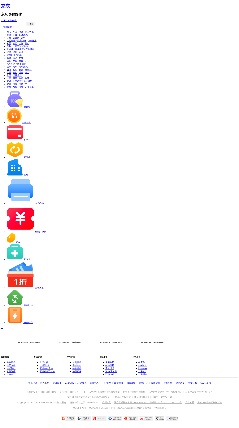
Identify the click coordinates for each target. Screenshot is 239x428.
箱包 (15, 72)
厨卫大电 (29, 32)
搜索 (30, 24)
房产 (9, 67)
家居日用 (11, 55)
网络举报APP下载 (131, 418)
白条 (15, 87)
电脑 (9, 35)
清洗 (21, 84)
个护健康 (32, 40)
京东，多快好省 (9, 20)
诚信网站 (99, 418)
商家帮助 (81, 383)
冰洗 (9, 32)
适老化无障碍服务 (159, 418)
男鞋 (9, 58)
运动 (15, 58)
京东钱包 (93, 408)
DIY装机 (142, 365)
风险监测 (155, 383)
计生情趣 (21, 64)
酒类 (15, 43)
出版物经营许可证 (122, 397)
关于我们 (32, 383)
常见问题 (11, 371)
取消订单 (109, 374)
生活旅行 (11, 368)
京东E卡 (142, 371)
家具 (21, 52)
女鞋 (9, 72)
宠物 (25, 46)
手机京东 (106, 383)
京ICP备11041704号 (69, 392)
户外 (21, 58)
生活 (27, 78)
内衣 (27, 61)
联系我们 (44, 383)
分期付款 (76, 368)
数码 (23, 38)
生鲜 (21, 43)
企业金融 (29, 87)
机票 (9, 78)
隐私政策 (180, 383)
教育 (21, 69)
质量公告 (167, 383)
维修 (15, 84)
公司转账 (76, 371)
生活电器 (11, 40)
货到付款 (76, 362)
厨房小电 (21, 40)
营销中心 (94, 383)
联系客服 (57, 383)
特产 (27, 43)
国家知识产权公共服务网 (172, 418)
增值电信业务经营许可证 (209, 402)
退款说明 (109, 368)
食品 (9, 43)
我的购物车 (8, 27)
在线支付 (76, 365)
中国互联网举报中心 (115, 418)
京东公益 (192, 383)
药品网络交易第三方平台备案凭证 (165, 392)
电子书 (28, 69)
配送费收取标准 (47, 371)
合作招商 (69, 383)
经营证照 (106, 402)
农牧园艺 (27, 81)
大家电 (10, 374)
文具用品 (23, 35)
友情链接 (118, 383)
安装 (9, 84)
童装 (21, 61)
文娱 (15, 69)
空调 (15, 32)
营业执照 (189, 402)
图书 (9, 69)
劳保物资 (19, 49)
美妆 (9, 46)
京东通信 (142, 374)
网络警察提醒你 (84, 418)
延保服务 (142, 368)
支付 (9, 87)
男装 (9, 61)
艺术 (9, 81)
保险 (21, 87)
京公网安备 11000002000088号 (42, 392)
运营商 (16, 38)
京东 (5, 5)
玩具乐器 (17, 75)
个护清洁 (17, 46)
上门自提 (44, 362)
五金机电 (29, 49)
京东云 (104, 408)
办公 (15, 35)
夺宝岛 (141, 362)
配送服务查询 (46, 368)
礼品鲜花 (17, 81)
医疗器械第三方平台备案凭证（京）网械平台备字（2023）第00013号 (148, 402)
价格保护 (109, 365)
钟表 (21, 72)
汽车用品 (23, 67)
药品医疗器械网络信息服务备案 (104, 392)
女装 (15, 61)
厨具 (19, 55)
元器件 (10, 49)
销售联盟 (131, 383)
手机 (9, 38)
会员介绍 (11, 365)
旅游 (21, 78)
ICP (84, 392)
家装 (9, 52)
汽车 (15, 67)
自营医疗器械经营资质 (134, 392)
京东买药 (11, 64)
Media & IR (205, 383)
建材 (15, 52)
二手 (27, 84)
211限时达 (45, 365)
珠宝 (27, 72)
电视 (21, 32)
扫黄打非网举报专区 (146, 418)
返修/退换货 (111, 371)
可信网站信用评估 (68, 418)
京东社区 (143, 383)
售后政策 (109, 362)
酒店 (15, 78)
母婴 (9, 75)
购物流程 (11, 362)
